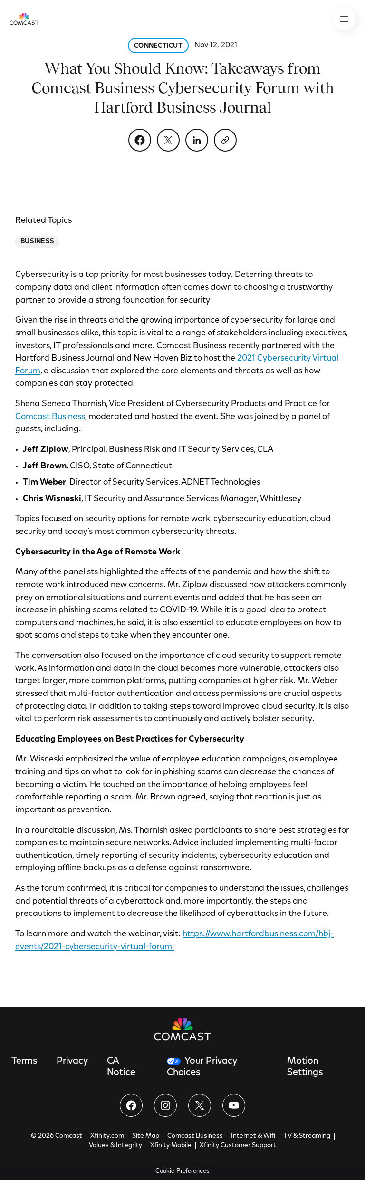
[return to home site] (24, 19)
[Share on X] (168, 140)
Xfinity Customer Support (238, 1145)
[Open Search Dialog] (344, 19)
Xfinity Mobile (171, 1145)
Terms (24, 1061)
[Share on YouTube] (233, 1105)
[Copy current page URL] (225, 140)
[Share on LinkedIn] (196, 140)
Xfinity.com (107, 1136)
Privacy (72, 1061)
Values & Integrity (115, 1145)
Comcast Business (50, 417)
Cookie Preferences (182, 1170)
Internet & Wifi (253, 1136)
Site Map (145, 1136)
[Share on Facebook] (139, 140)
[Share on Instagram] (165, 1105)
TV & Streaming (306, 1136)
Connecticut (158, 46)
